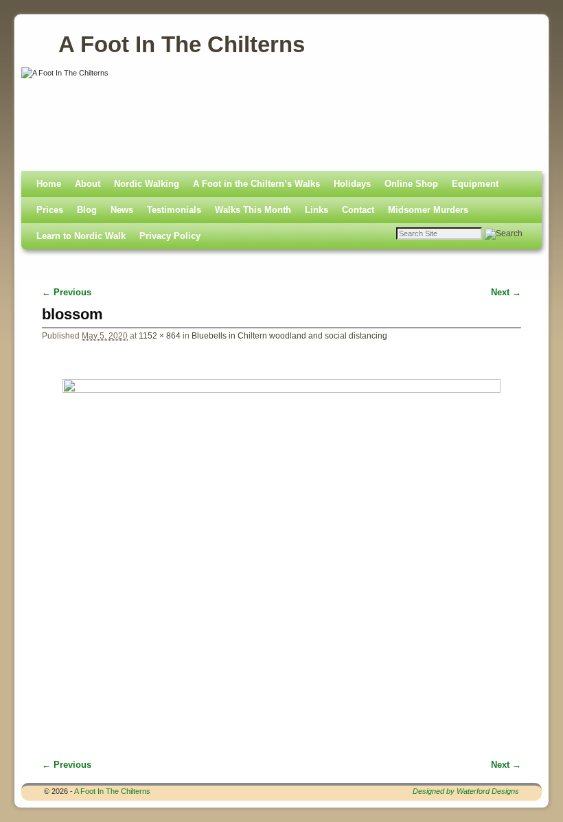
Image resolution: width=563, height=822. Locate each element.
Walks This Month (253, 210)
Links (316, 210)
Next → (506, 292)
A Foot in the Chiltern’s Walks (256, 184)
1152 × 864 (160, 335)
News (122, 210)
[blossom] (281, 543)
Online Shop (411, 184)
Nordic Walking (146, 184)
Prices (49, 210)
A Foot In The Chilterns (181, 44)
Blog (87, 210)
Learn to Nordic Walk (81, 236)
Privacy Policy (169, 236)
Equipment (475, 184)
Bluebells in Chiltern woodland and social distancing (289, 335)
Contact (358, 210)
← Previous (66, 292)
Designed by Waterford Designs (466, 791)
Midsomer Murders (428, 210)
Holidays (352, 184)
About (87, 184)
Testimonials (174, 210)
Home (48, 184)
